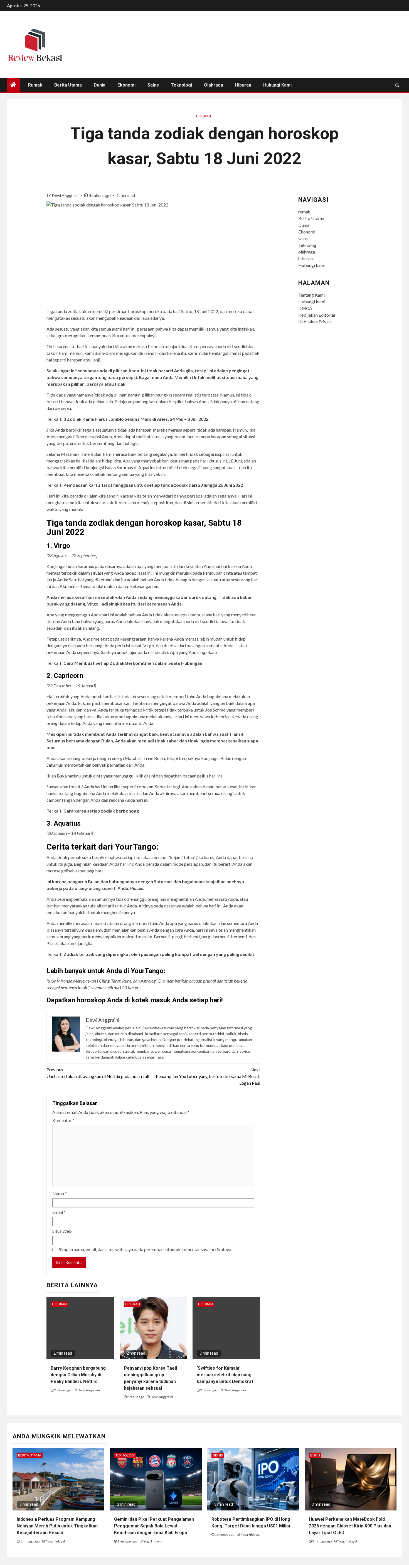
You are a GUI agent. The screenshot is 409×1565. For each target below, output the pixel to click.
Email (59, 1212)
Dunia (99, 85)
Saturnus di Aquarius (136, 467)
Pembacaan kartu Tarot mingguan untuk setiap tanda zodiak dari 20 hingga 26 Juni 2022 (153, 485)
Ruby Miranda (59, 980)
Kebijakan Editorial (316, 315)
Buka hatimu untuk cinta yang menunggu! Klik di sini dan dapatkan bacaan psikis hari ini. (140, 775)
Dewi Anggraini (65, 195)
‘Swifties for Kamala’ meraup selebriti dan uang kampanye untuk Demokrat (225, 1374)
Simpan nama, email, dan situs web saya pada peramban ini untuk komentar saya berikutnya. (145, 1249)
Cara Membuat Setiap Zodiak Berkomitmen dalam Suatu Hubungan (132, 663)
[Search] (397, 85)
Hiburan (203, 116)
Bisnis (218, 1455)
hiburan (243, 85)
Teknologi (181, 85)
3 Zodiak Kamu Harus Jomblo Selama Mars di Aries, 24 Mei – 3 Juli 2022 (135, 419)
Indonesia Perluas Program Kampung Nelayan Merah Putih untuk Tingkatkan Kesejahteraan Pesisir (57, 1526)
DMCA (305, 308)
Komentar (63, 1120)
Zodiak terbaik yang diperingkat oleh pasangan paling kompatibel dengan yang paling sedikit (158, 954)
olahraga (213, 85)
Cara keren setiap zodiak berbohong (101, 810)
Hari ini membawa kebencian (203, 716)
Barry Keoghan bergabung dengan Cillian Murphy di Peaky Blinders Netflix (78, 1374)
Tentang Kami (311, 294)
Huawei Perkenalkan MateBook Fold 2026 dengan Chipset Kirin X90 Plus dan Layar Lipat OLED (350, 1526)
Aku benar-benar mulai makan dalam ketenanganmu (109, 586)
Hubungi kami (277, 85)
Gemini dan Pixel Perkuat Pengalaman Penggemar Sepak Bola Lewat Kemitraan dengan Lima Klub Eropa (154, 1526)
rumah (35, 85)
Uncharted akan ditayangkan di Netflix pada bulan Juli (97, 1073)
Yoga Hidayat (55, 1541)
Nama (59, 1193)
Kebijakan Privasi (315, 321)
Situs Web (62, 1231)
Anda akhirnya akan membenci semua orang (190, 793)
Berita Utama (68, 85)
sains (153, 85)
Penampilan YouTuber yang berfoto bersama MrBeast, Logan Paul (208, 1076)
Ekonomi (126, 85)
